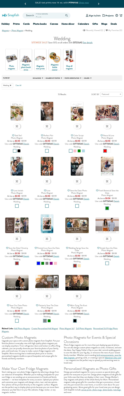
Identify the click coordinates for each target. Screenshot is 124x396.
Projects (109, 15)
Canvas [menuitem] (54, 23)
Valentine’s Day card (113, 357)
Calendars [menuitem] (83, 23)
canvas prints (86, 389)
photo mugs (97, 389)
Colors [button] (86, 78)
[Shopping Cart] (120, 16)
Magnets (5, 30)
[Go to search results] (66, 15)
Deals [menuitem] (114, 23)
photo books (107, 389)
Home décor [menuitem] (68, 23)
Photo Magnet (17, 30)
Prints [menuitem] (16, 23)
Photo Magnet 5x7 (66, 328)
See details (88, 42)
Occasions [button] (37, 78)
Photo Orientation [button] (72, 78)
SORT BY (95, 94)
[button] (16, 110)
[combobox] (47, 16)
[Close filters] (10, 85)
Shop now (35, 2)
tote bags (117, 389)
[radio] (14, 151)
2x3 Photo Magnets (84, 328)
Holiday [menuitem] (5, 23)
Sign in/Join (95, 15)
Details (26, 143)
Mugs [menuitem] (104, 23)
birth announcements (105, 355)
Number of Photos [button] (53, 78)
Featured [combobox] (105, 94)
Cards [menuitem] (26, 23)
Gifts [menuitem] (95, 23)
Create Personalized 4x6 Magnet (44, 328)
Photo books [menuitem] (40, 23)
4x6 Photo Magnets (22, 328)
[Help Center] (117, 16)
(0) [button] (94, 30)
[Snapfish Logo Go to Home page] (10, 15)
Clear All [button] (18, 85)
